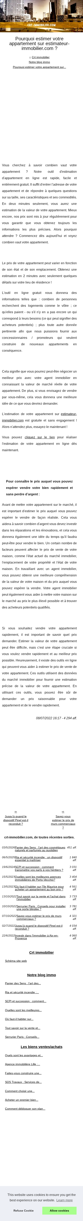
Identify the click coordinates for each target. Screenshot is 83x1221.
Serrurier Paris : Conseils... (22, 1036)
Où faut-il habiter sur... (19, 1019)
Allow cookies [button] (59, 1210)
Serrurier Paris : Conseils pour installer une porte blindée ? (41, 908)
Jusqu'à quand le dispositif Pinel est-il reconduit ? (15, 820)
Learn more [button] (64, 1200)
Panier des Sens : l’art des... (23, 983)
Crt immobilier (41, 57)
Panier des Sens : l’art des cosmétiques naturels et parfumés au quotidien (40, 849)
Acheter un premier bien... (21, 1099)
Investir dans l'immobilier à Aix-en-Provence (36, 937)
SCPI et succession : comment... (25, 1001)
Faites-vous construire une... (23, 1073)
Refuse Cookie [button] (23, 1210)
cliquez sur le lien (40, 437)
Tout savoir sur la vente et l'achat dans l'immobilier (41, 898)
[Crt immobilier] (41, 16)
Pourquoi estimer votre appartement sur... (39, 67)
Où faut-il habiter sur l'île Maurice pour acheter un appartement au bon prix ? (39, 888)
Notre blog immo (39, 62)
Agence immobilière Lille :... (22, 1064)
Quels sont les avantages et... (24, 1055)
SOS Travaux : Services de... (23, 1082)
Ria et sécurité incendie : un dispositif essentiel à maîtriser (38, 859)
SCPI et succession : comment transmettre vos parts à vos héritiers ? (39, 868)
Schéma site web (16, 960)
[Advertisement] (41, 112)
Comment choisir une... (20, 1091)
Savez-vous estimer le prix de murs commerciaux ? (63, 822)
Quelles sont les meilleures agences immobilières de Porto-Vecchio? (38, 878)
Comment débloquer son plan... (25, 1108)
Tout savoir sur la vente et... (22, 1028)
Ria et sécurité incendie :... (22, 992)
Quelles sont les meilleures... (23, 1010)
